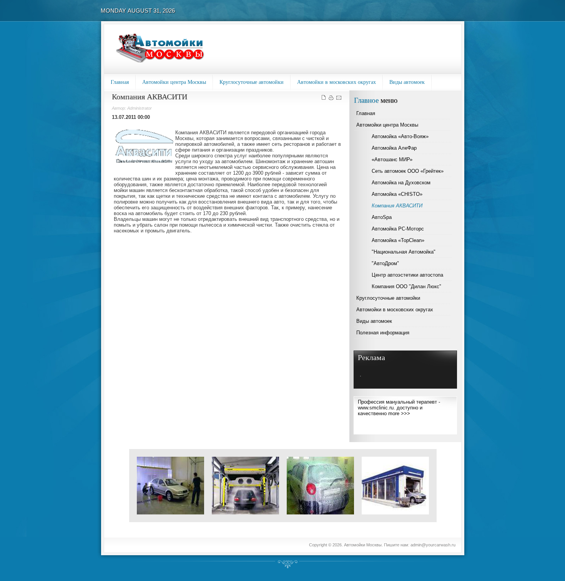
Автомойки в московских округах (336, 82)
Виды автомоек (407, 82)
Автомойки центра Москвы (174, 82)
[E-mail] (339, 99)
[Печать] (331, 99)
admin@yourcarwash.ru (432, 545)
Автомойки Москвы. (364, 545)
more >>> (399, 413)
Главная (120, 82)
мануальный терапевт (411, 402)
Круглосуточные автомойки (251, 82)
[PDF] (323, 99)
